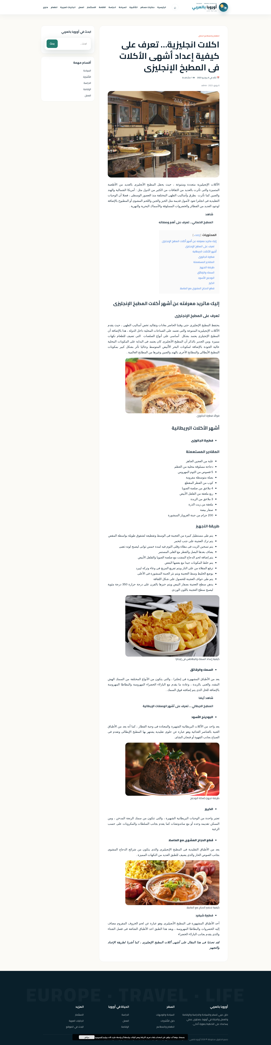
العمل (81, 7)
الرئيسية (161, 7)
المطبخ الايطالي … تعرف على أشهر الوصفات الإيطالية (178, 706)
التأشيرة (133, 7)
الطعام (54, 7)
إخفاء (197, 235)
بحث (52, 43)
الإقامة (87, 89)
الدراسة (112, 7)
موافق (86, 1037)
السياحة (123, 7)
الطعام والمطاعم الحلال (208, 36)
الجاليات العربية (67, 7)
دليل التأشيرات (168, 1021)
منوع (45, 7)
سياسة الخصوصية (101, 1037)
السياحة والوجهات (165, 1014)
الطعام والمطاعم (166, 1026)
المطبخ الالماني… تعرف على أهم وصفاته (186, 222)
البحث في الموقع (75, 1026)
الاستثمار (91, 7)
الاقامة (102, 7)
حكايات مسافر (147, 7)
